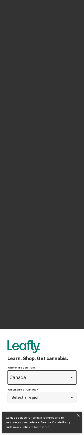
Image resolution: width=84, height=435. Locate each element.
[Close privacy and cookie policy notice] (78, 415)
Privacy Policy (20, 427)
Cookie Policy (61, 422)
